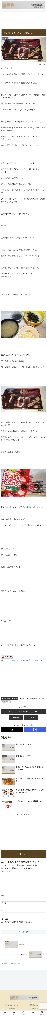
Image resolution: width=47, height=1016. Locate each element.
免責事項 (12, 1008)
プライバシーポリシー (12, 1005)
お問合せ (35, 1008)
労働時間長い (33, 698)
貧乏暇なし (6, 702)
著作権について (35, 1005)
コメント (5, 871)
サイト (3, 911)
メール (3, 903)
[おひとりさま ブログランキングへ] (7, 657)
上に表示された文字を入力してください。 (17, 922)
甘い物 (42, 698)
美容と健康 (6, 698)
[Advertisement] (23, 20)
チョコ (23, 698)
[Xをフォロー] (12, 729)
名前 (3, 895)
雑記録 (16, 698)
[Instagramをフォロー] (35, 729)
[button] (31, 717)
